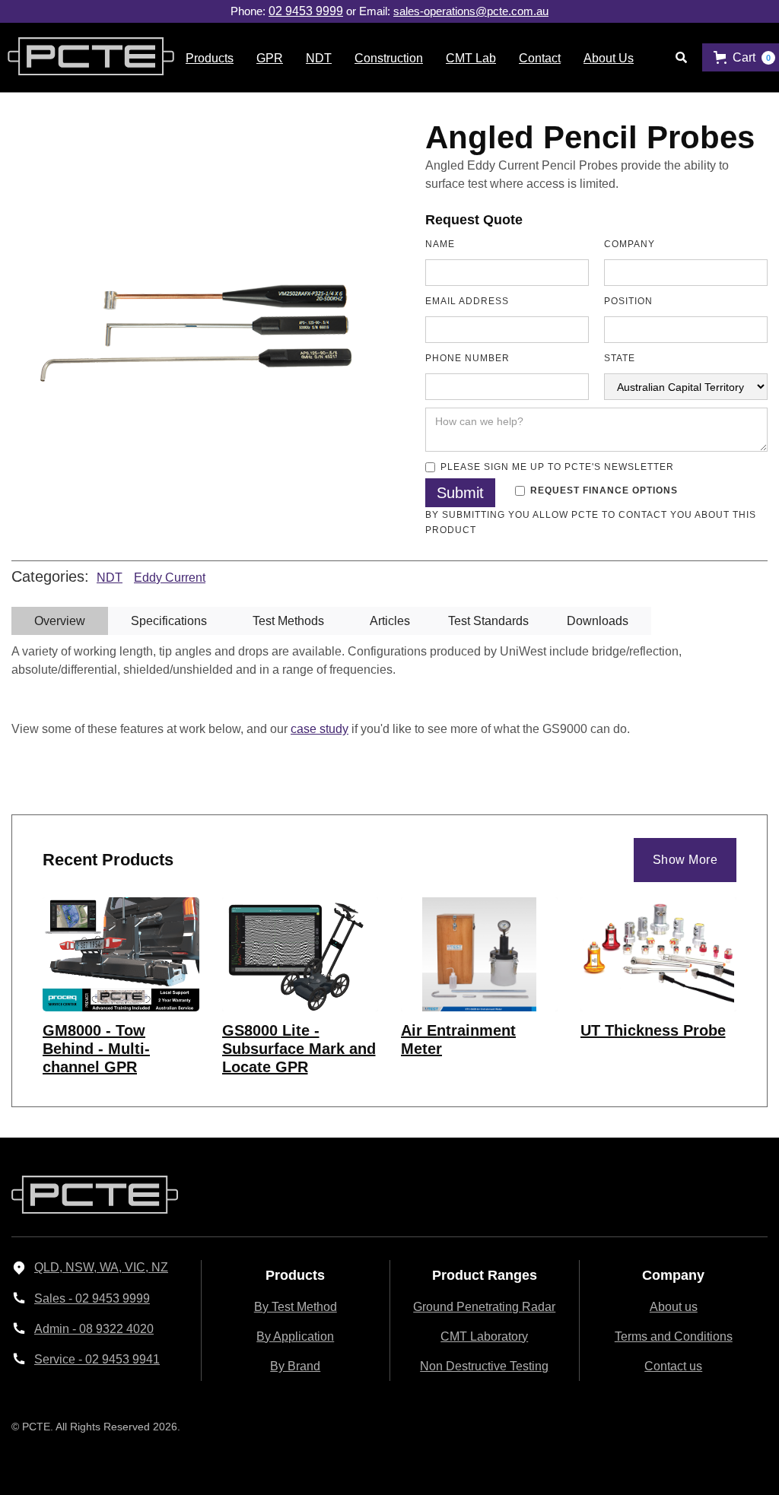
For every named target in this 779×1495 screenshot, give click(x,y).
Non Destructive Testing (484, 1366)
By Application (295, 1336)
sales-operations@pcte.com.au (470, 11)
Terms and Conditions (674, 1336)
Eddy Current (169, 577)
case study (319, 728)
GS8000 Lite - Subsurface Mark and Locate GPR (299, 1048)
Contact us (673, 1366)
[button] (209, 57)
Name (440, 244)
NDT (109, 577)
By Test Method (295, 1306)
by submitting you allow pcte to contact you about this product (590, 522)
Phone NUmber (467, 358)
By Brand (295, 1366)
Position (628, 301)
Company (629, 244)
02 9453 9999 (306, 11)
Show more (685, 859)
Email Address (467, 301)
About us (674, 1306)
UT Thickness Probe (653, 1030)
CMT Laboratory (484, 1336)
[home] (87, 57)
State (619, 358)
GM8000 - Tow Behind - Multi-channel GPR (96, 1048)
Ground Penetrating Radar (484, 1306)
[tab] (59, 621)
